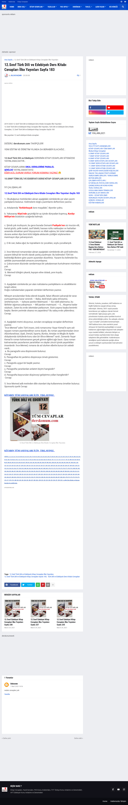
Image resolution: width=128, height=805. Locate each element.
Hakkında (11, 2)
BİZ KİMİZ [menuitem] (112, 7)
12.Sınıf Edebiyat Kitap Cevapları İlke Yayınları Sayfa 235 (66, 622)
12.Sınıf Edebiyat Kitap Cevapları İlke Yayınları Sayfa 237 (40, 622)
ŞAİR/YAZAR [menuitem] (100, 7)
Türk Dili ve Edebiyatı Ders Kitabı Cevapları (64, 576)
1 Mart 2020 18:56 (16, 686)
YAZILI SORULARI (95, 188)
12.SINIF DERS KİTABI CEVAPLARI (102, 168)
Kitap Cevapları (23, 2)
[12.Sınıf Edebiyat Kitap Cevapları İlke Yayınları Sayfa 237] (42, 608)
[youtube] (125, 2)
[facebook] (121, 2)
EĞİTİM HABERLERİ (96, 203)
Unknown (14, 684)
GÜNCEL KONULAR (96, 200)
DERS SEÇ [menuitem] (21, 7)
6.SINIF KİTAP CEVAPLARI (99, 153)
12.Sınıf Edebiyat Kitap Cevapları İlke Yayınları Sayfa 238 (13, 622)
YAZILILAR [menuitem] (51, 7)
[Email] (48, 585)
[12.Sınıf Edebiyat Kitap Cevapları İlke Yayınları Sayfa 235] (68, 608)
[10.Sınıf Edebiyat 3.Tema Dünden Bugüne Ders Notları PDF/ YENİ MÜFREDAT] (97, 235)
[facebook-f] (97, 107)
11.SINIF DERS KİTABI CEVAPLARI (102, 166)
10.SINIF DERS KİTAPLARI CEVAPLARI (103, 163)
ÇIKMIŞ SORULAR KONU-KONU (101, 185)
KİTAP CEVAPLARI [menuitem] (36, 7)
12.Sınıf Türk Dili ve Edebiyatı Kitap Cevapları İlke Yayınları (36, 60)
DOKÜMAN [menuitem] (76, 7)
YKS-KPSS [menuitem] (64, 7)
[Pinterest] (43, 585)
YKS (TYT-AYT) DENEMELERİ (99, 146)
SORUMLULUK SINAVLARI (99, 193)
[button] (117, 7)
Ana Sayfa (8, 60)
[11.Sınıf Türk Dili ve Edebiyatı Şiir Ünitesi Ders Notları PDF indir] (115, 235)
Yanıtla (7, 694)
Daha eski (78, 738)
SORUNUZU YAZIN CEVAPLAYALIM (102, 198)
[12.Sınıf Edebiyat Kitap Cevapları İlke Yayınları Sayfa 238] (16, 608)
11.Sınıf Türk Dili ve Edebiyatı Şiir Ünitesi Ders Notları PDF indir (115, 244)
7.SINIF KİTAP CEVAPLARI (99, 156)
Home (4, 2)
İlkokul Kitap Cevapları (97, 151)
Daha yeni (7, 738)
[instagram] (97, 112)
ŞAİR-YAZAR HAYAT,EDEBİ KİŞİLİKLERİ (103, 171)
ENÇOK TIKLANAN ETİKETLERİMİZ (102, 173)
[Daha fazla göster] (53, 585)
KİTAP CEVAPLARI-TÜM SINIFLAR (102, 149)
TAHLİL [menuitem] (87, 7)
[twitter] (115, 112)
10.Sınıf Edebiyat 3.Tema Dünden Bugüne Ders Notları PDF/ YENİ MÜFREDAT (97, 246)
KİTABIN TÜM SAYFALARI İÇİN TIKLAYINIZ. (29, 395)
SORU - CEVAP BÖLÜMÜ (98, 195)
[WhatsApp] (38, 585)
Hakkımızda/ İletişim (118, 801)
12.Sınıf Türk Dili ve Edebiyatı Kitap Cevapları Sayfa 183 (25, 576)
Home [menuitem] (12, 7)
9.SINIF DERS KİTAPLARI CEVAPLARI (103, 161)
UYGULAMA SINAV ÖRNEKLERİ (101, 190)
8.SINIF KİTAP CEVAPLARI (99, 158)
